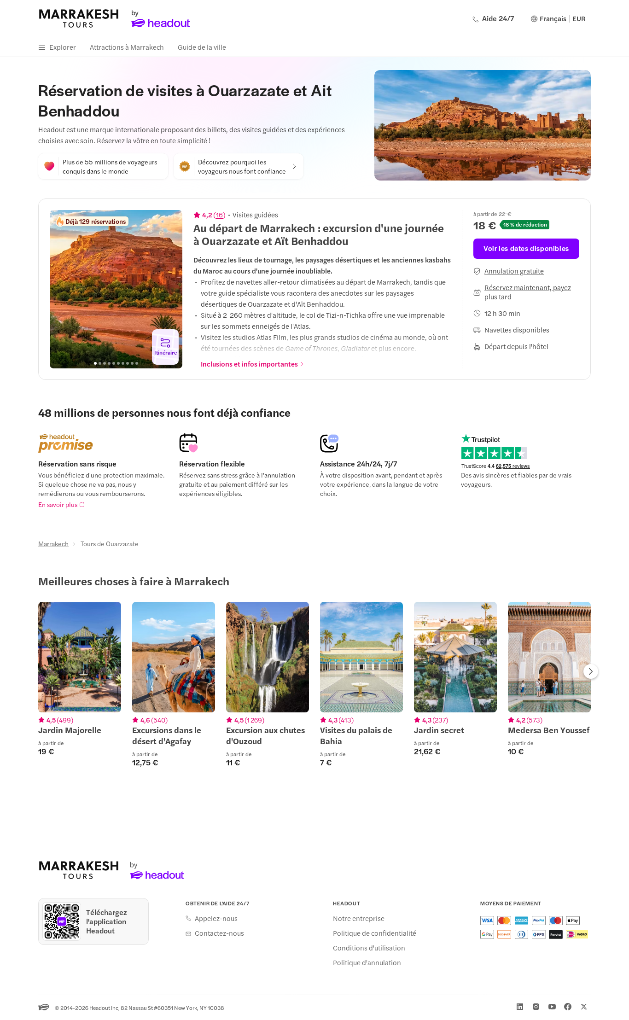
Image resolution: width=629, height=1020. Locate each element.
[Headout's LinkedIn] (520, 1006)
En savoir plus (57, 504)
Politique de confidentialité (374, 933)
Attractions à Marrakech (127, 47)
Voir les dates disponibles (526, 248)
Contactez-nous (219, 933)
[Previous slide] (62, 289)
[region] (116, 289)
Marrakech (53, 543)
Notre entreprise (358, 918)
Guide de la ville (202, 47)
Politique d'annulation (367, 962)
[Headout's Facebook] (567, 1006)
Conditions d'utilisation (369, 947)
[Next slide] (170, 289)
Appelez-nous (216, 918)
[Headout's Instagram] (536, 1006)
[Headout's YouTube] (552, 1006)
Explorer (62, 47)
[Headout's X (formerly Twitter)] (584, 1006)
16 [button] (219, 214)
